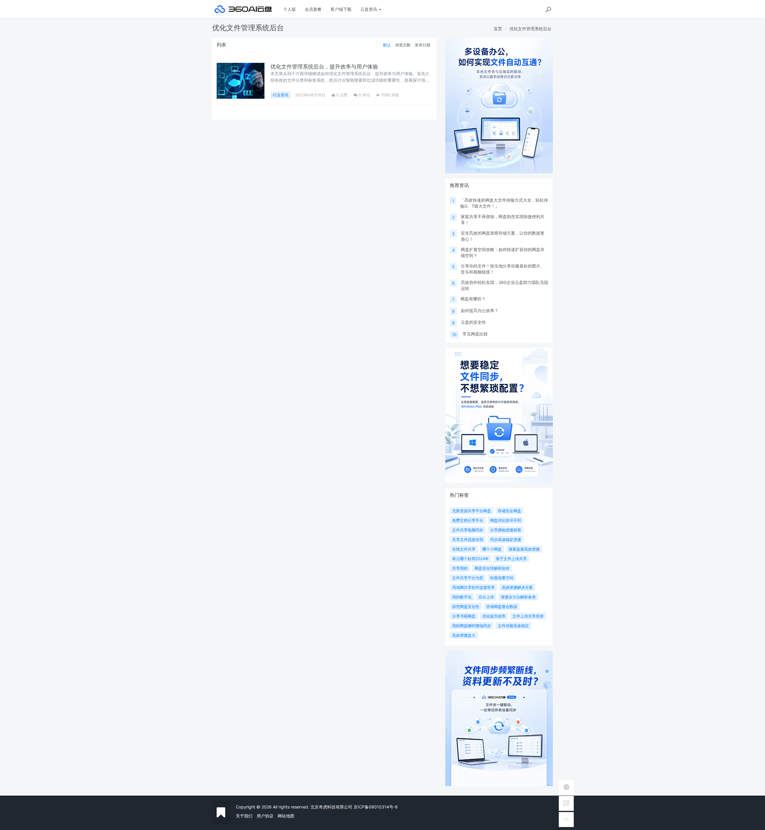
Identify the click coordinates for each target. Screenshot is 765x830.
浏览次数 (403, 44)
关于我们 (244, 815)
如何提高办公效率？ (479, 310)
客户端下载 (341, 9)
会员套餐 (313, 9)
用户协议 (265, 815)
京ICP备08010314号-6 (376, 806)
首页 (498, 28)
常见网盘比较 (475, 333)
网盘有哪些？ (473, 298)
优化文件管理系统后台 (530, 28)
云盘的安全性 (473, 322)
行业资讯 (280, 94)
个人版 (289, 9)
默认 (387, 44)
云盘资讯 (369, 9)
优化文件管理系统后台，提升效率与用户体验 (324, 66)
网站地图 (286, 815)
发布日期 (422, 44)
